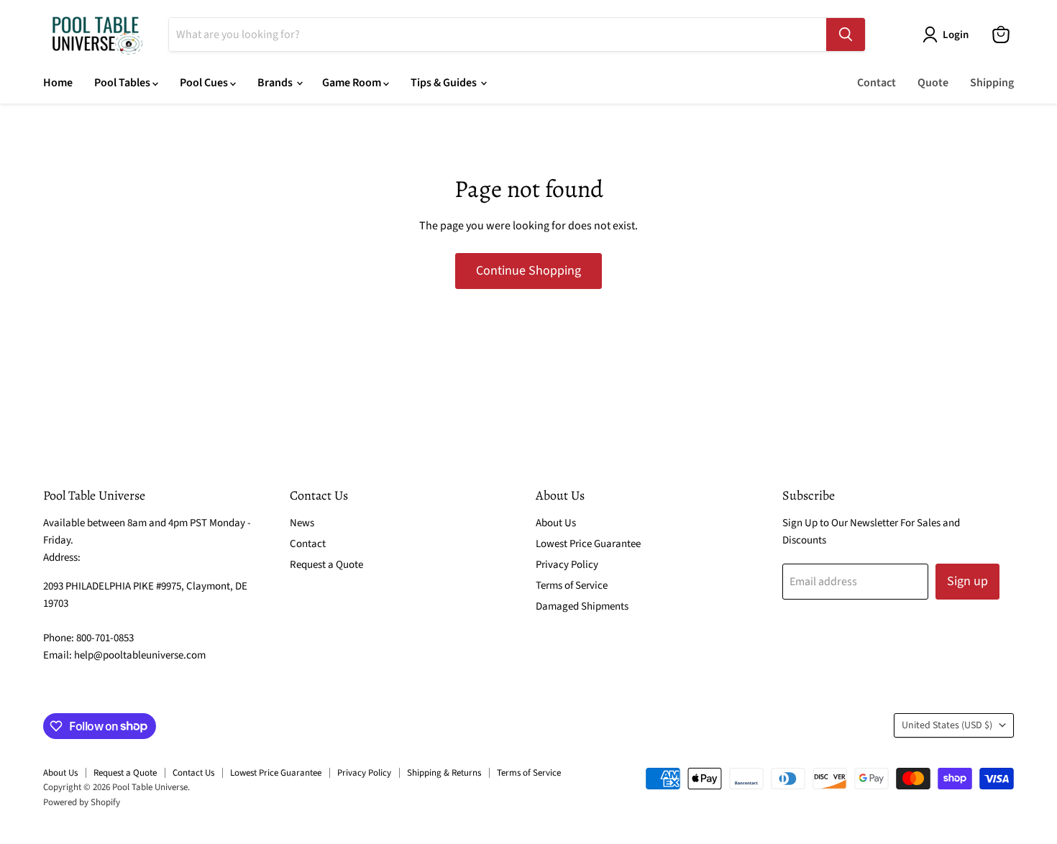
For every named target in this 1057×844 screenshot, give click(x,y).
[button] (948, 34)
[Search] (845, 34)
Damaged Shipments (582, 606)
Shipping (992, 83)
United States (947, 725)
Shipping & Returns (444, 772)
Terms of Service (572, 585)
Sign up (967, 581)
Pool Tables (123, 83)
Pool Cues (205, 83)
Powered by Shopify (81, 802)
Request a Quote (326, 564)
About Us (556, 523)
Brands (276, 83)
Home (58, 83)
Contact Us (193, 772)
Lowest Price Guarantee (588, 543)
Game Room (352, 83)
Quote (933, 83)
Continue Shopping (528, 271)
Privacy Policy (567, 564)
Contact (876, 83)
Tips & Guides (445, 83)
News (302, 523)
